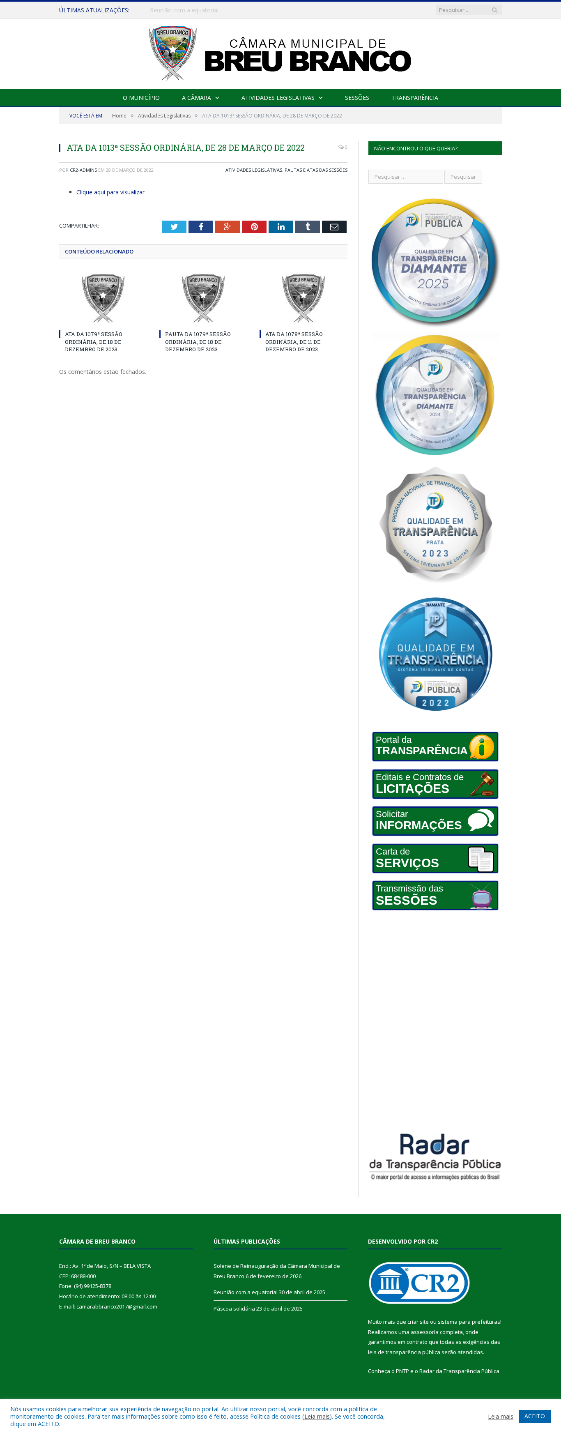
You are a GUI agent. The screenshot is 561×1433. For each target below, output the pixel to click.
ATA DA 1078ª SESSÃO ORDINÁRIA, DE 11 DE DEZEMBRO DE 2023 (294, 341)
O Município (141, 97)
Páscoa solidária (234, 1308)
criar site (418, 1321)
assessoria (425, 1332)
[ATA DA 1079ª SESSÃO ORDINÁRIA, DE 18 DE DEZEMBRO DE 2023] (103, 298)
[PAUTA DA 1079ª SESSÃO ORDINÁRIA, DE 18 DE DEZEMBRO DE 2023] (203, 298)
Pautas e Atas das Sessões (316, 170)
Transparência (414, 97)
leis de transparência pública (404, 1352)
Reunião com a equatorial (184, 10)
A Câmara (196, 97)
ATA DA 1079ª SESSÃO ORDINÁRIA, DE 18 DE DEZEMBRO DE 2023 (93, 341)
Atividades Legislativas (278, 97)
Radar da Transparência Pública (459, 1371)
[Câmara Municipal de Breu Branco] (280, 51)
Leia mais (317, 1416)
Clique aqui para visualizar (110, 192)
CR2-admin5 (83, 170)
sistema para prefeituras (469, 1321)
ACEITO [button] (534, 1416)
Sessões (357, 97)
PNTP (402, 1371)
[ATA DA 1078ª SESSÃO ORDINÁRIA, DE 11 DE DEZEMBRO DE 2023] (303, 298)
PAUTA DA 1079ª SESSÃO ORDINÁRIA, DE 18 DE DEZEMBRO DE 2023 (198, 341)
